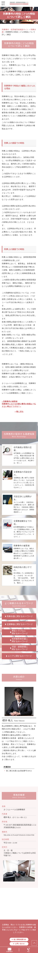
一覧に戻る (19, 412)
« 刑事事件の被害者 (10, 401)
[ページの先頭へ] (34, 942)
